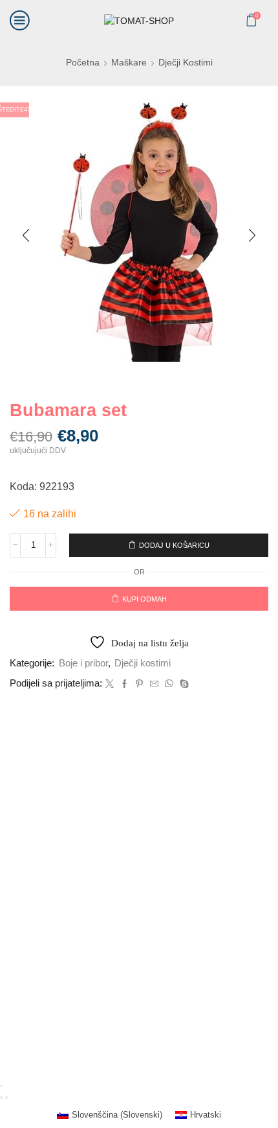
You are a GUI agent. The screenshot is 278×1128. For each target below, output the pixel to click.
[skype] (182, 684)
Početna (83, 62)
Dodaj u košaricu (174, 545)
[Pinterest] (139, 684)
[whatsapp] (169, 684)
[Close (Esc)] (1, 1086)
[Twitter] (109, 684)
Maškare (129, 62)
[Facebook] (124, 684)
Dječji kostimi (185, 62)
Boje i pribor (83, 663)
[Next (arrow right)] (6, 1097)
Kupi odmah (144, 599)
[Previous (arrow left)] (1, 1097)
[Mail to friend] (154, 684)
